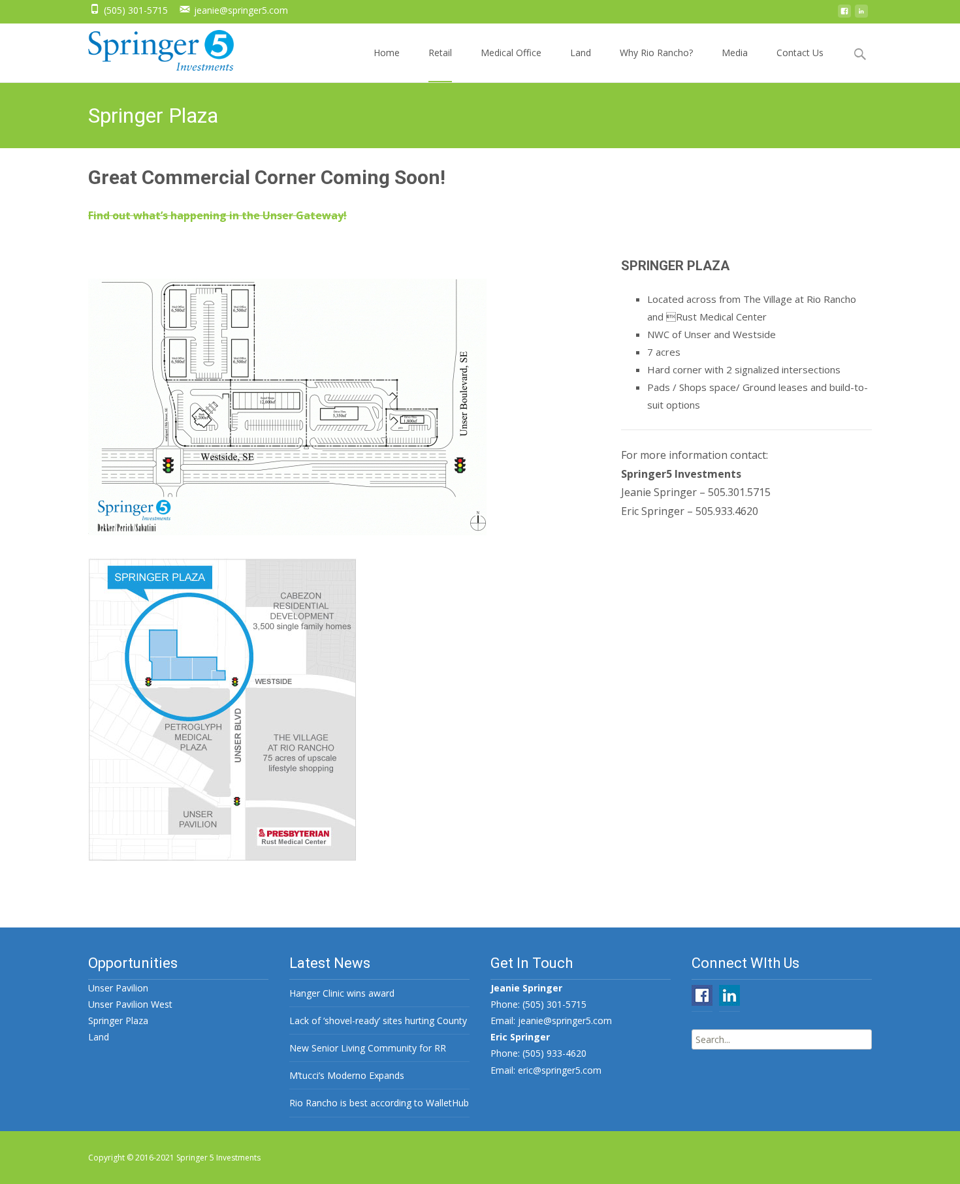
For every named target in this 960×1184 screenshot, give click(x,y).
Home (387, 52)
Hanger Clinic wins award (341, 993)
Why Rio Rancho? (656, 52)
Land (580, 52)
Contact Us (800, 52)
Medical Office (511, 52)
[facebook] (844, 14)
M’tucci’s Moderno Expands (346, 1075)
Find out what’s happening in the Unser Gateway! (217, 215)
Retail (440, 52)
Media (735, 52)
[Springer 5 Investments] (150, 50)
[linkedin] (861, 14)
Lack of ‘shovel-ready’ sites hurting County (378, 1020)
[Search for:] (782, 1039)
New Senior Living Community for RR (367, 1048)
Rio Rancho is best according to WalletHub (379, 1103)
